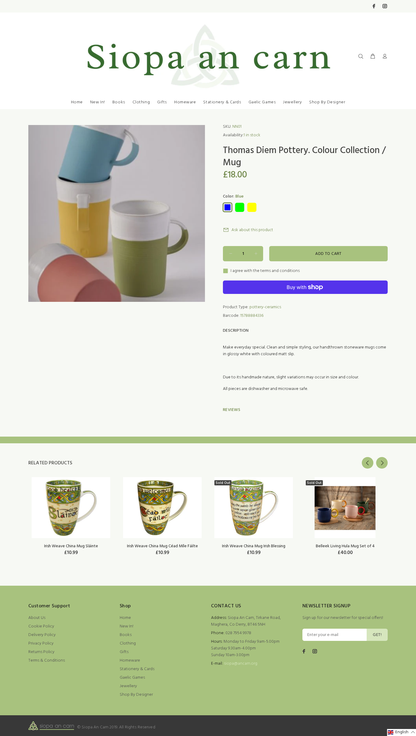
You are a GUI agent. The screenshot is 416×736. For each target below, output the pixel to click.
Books (118, 102)
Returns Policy (41, 652)
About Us (36, 617)
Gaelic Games (262, 102)
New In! (97, 102)
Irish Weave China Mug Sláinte (71, 546)
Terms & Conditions (46, 660)
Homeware (185, 102)
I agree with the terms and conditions (265, 271)
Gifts (162, 102)
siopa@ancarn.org (240, 663)
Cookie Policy (41, 626)
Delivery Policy (42, 634)
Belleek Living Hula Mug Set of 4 (345, 546)
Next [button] (382, 463)
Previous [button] (367, 463)
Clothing (141, 102)
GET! (377, 634)
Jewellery (292, 102)
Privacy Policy (41, 643)
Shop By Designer (327, 102)
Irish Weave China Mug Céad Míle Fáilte (162, 546)
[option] (71, 509)
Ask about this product (252, 230)
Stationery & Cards (222, 102)
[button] (401, 732)
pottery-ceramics (265, 307)
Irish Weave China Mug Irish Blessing (253, 546)
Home (77, 102)
